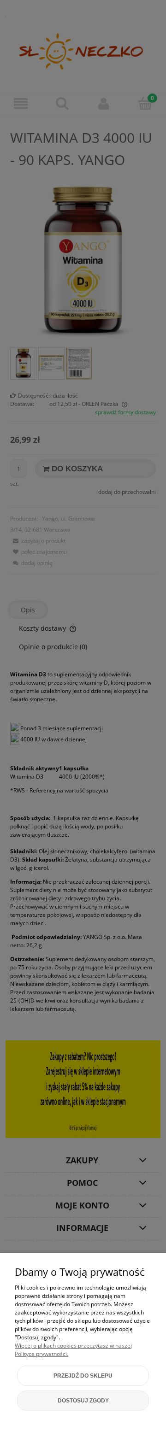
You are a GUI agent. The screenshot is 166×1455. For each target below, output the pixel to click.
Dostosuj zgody (83, 1400)
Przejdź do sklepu (83, 1376)
